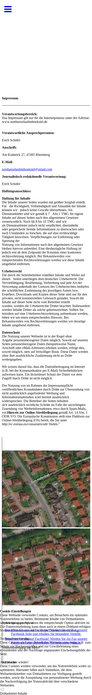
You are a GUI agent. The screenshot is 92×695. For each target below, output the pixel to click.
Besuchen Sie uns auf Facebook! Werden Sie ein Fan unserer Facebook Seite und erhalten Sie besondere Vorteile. (46, 632)
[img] (46, 43)
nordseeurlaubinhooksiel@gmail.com (27, 169)
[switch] (2, 689)
